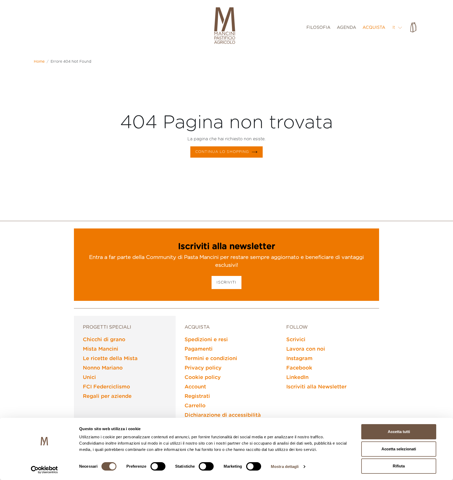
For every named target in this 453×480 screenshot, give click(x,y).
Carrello (195, 405)
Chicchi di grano (104, 339)
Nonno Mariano (103, 368)
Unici (89, 377)
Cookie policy (203, 377)
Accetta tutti (399, 431)
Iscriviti (226, 282)
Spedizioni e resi (206, 339)
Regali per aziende (107, 396)
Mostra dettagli (285, 466)
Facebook (299, 368)
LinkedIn (297, 377)
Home (39, 61)
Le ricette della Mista (110, 358)
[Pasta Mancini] (224, 26)
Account (195, 387)
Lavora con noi (305, 349)
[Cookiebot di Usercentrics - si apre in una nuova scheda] (44, 470)
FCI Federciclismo (106, 387)
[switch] (157, 466)
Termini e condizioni (211, 358)
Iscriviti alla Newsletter (316, 387)
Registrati (197, 396)
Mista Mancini (100, 349)
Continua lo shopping (222, 152)
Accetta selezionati (398, 449)
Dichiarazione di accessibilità (223, 415)
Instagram (299, 358)
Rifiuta (399, 466)
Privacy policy (203, 368)
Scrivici (295, 339)
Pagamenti (199, 349)
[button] (397, 27)
